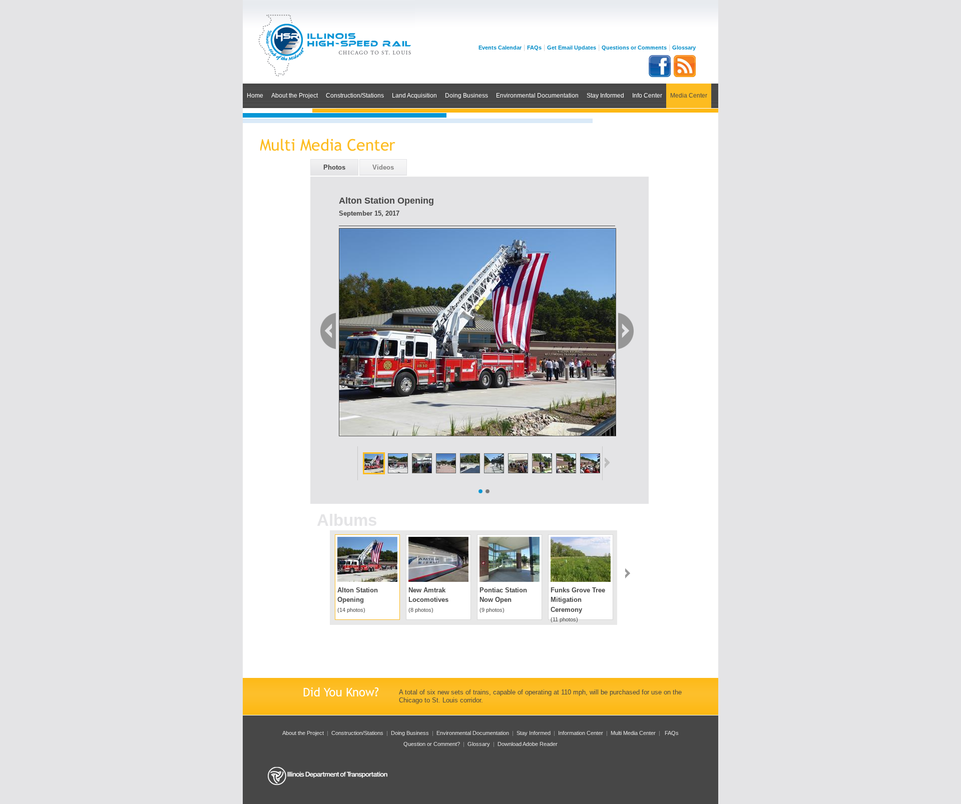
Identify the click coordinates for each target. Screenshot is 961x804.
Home (255, 95)
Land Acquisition (414, 95)
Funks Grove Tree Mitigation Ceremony (578, 599)
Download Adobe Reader (528, 744)
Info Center (647, 95)
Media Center (688, 95)
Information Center (580, 733)
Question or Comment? (431, 744)
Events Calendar (500, 48)
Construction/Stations (355, 95)
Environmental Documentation (537, 95)
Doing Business (466, 95)
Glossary (684, 48)
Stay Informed (605, 95)
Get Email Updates (571, 48)
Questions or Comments (634, 48)
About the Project (294, 95)
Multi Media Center (633, 733)
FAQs (534, 48)
